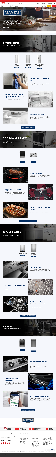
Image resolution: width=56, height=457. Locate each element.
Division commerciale (35, 441)
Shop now (6, 27)
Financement (32, 0)
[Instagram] (3, 443)
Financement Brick (23, 439)
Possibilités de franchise (35, 445)
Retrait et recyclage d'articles (47, 443)
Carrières (33, 444)
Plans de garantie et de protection (48, 437)
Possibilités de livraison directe (36, 446)
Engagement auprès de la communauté (35, 438)
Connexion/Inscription (23, 442)
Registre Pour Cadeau (23, 444)
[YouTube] (9, 443)
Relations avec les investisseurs (36, 440)
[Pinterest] (7, 443)
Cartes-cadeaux (45, 444)
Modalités (47, 454)
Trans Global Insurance (46, 441)
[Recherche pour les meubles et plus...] (33, 3)
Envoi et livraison (45, 442)
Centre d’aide (37, 0)
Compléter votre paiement (24, 437)
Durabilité (41, 0)
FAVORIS (38, 3)
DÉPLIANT (43, 3)
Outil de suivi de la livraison (49, 0)
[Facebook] (1, 443)
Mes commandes (22, 443)
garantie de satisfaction (46, 445)
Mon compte (22, 441)
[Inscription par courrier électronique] (14, 436)
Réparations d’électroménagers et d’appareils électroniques (48, 440)
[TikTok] (5, 443)
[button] (13, 3)
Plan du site (51, 454)
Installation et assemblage (47, 438)
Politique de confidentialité (41, 454)
